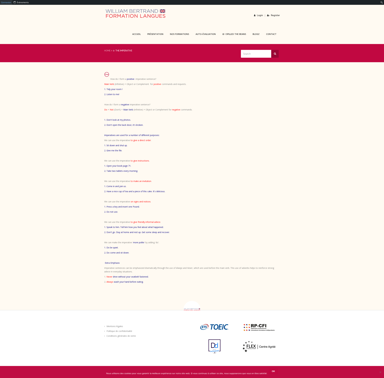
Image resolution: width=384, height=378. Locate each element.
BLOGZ (256, 34)
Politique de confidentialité (119, 331)
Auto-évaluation (206, 34)
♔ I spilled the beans (234, 34)
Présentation (155, 34)
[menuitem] (381, 2)
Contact (271, 34)
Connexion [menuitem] (6, 2)
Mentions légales (114, 326)
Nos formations (179, 34)
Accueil (136, 34)
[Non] (380, 372)
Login (260, 15)
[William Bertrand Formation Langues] (135, 13)
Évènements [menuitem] (23, 2)
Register (275, 15)
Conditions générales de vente (121, 335)
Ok (273, 371)
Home (107, 50)
